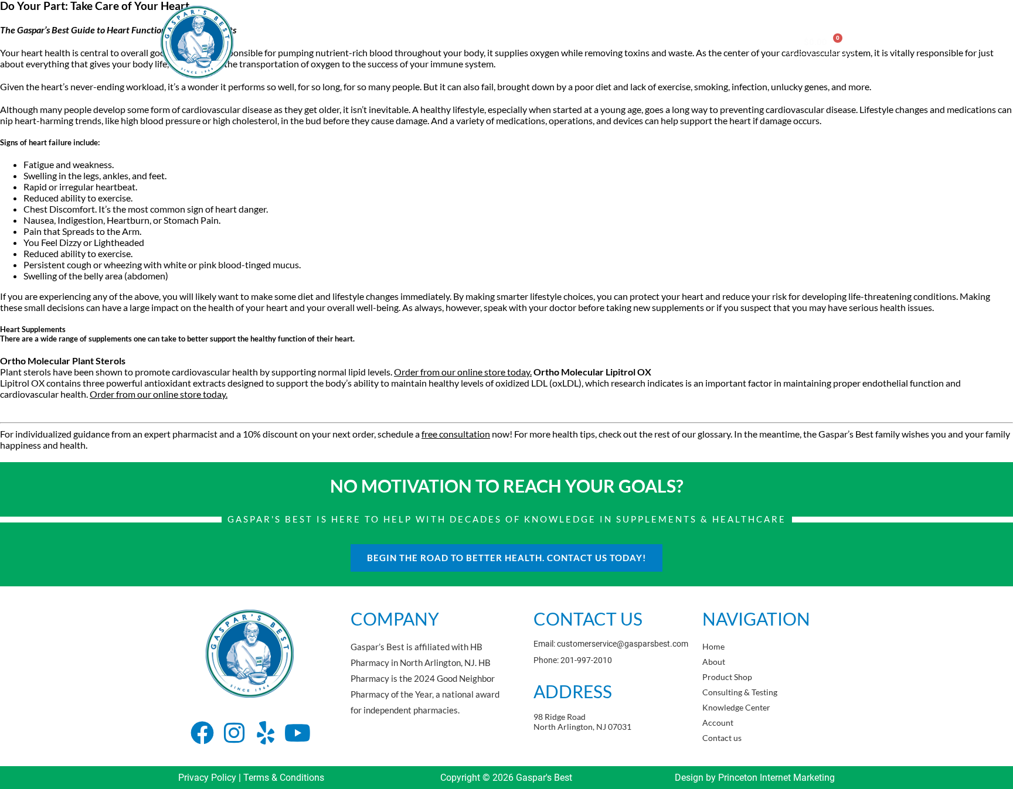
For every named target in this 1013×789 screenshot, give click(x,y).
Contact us (745, 41)
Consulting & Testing (522, 41)
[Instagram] (234, 732)
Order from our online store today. (463, 371)
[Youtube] (297, 732)
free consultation (455, 433)
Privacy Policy (207, 777)
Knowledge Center (616, 41)
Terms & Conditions (283, 777)
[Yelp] (265, 732)
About (378, 41)
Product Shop (437, 41)
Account (688, 41)
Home (334, 41)
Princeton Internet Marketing (776, 777)
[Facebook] (202, 732)
